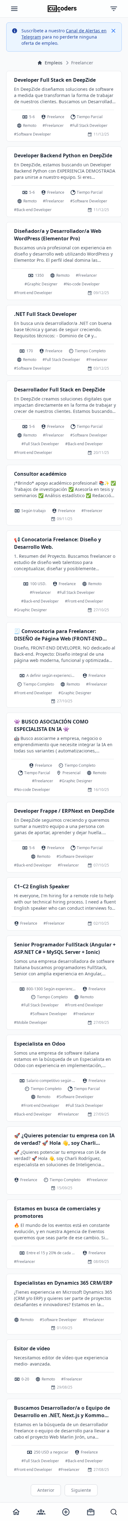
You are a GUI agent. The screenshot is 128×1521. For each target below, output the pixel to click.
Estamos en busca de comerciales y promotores (57, 1212)
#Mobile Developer (30, 1022)
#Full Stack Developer (88, 125)
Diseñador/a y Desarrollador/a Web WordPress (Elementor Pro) (57, 235)
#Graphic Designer (41, 284)
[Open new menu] (66, 1512)
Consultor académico (40, 473)
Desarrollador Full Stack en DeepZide (59, 389)
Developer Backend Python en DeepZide (63, 155)
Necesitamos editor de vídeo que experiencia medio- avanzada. (61, 1361)
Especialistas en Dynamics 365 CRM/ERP (63, 1282)
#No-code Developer (82, 284)
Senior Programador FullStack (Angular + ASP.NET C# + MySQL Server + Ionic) (65, 948)
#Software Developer (32, 134)
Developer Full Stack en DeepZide (55, 79)
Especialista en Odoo (39, 1043)
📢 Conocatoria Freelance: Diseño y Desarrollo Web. (57, 543)
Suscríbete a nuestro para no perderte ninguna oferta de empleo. (64, 37)
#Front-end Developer (33, 292)
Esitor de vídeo (32, 1348)
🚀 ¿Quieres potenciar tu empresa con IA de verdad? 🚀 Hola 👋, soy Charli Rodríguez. (64, 1139)
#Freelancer (53, 125)
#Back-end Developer (33, 209)
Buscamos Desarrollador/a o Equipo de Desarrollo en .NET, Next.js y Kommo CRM (62, 1411)
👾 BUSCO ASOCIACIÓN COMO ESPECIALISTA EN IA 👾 (51, 725)
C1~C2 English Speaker (41, 886)
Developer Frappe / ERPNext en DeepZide (64, 810)
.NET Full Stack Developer (45, 314)
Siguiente (81, 1490)
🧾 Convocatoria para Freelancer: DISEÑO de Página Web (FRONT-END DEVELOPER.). (58, 635)
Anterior (45, 1490)
